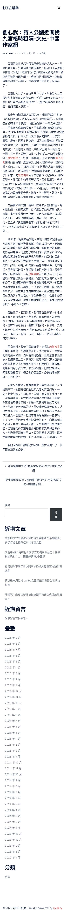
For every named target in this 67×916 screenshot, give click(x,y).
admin (9, 53)
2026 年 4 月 (13, 667)
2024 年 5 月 (13, 804)
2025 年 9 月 (13, 709)
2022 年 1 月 (12, 857)
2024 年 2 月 (13, 821)
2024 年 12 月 (13, 762)
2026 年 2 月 (13, 679)
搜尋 (7, 505)
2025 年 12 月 (13, 691)
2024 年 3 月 (13, 815)
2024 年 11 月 (13, 768)
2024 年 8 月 (13, 786)
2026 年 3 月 (13, 673)
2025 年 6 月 (13, 726)
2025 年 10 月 (13, 703)
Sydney (57, 908)
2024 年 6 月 (13, 798)
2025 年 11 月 (13, 697)
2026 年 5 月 (13, 661)
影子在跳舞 (10, 8)
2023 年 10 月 (13, 839)
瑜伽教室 (54, 346)
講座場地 (33, 274)
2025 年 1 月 (12, 756)
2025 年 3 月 (13, 744)
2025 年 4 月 (13, 738)
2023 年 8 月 (13, 851)
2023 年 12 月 (13, 833)
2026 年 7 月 (12, 649)
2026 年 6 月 (13, 655)
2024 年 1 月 (12, 827)
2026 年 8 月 (13, 643)
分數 (7, 876)
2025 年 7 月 (12, 720)
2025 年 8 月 (13, 715)
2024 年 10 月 (13, 774)
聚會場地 (13, 158)
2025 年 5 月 (13, 732)
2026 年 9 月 (13, 637)
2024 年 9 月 (13, 780)
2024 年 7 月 (12, 792)
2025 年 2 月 (13, 750)
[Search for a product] (59, 8)
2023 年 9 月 (13, 845)
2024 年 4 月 (13, 810)
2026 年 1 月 (12, 685)
